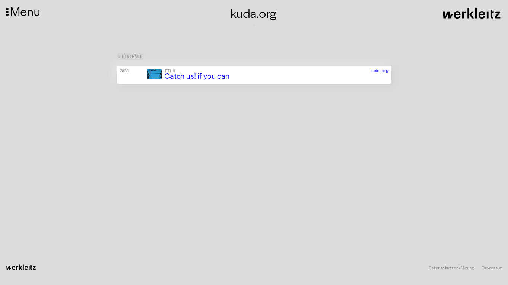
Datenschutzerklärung (451, 268)
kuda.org (379, 70)
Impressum (492, 268)
